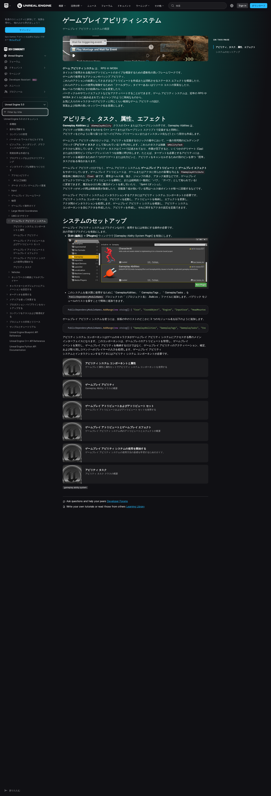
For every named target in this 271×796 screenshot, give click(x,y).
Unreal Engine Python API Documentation (23, 348)
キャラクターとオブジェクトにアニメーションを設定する (27, 287)
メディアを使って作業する (23, 299)
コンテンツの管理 (18, 134)
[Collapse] (7, 166)
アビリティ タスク (22, 267)
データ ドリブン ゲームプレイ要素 (28, 185)
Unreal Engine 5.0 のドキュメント (21, 119)
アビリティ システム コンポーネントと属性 (29, 228)
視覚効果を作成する (19, 153)
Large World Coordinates (24, 211)
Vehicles (15, 272)
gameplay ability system (75, 487)
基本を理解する (17, 129)
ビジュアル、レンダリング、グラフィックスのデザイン (27, 146)
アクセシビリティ (20, 175)
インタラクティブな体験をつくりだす (27, 168)
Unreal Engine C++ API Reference (27, 341)
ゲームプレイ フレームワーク (26, 195)
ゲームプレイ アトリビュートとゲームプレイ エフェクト (29, 251)
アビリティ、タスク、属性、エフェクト (235, 47)
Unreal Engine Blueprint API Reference (24, 334)
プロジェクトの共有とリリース (25, 321)
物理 (13, 200)
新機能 (13, 124)
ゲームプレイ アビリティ (25, 235)
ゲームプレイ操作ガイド (23, 205)
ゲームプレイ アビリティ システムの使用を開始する (29, 260)
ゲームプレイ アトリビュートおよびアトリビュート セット (29, 242)
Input (14, 190)
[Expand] (7, 124)
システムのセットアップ (228, 51)
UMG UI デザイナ (20, 216)
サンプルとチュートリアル (23, 326)
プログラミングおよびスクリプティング (27, 160)
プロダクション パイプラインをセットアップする (27, 306)
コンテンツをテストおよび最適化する (27, 315)
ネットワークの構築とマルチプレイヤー (27, 279)
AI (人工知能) (19, 180)
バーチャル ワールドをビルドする (26, 139)
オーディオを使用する (21, 294)
